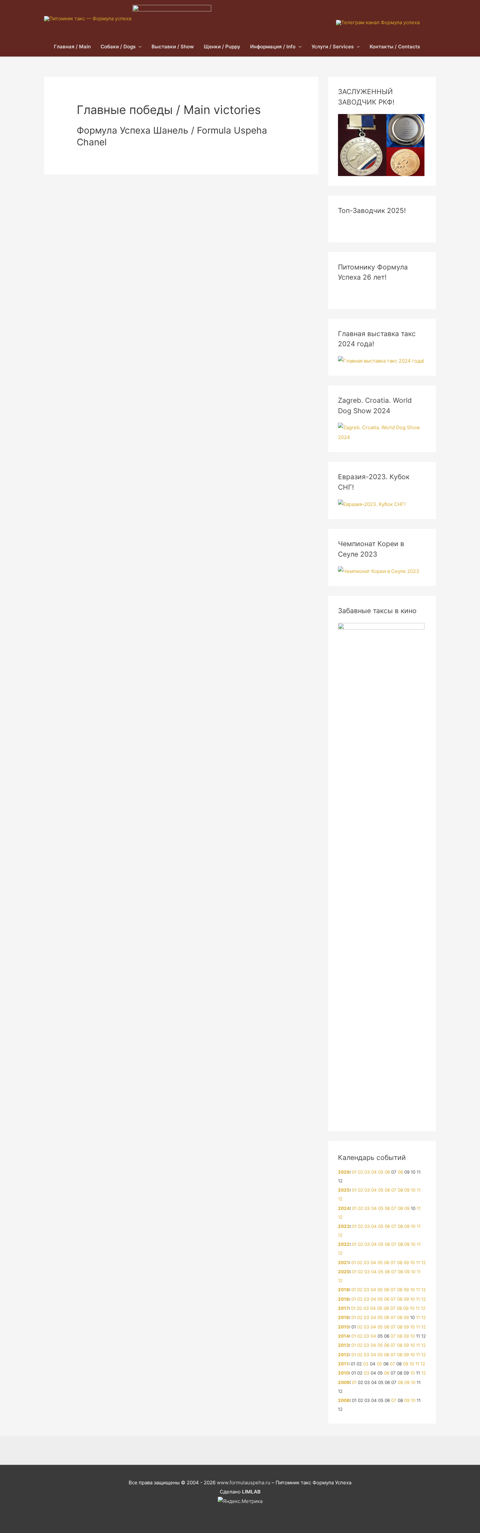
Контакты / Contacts (395, 46)
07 (393, 1190)
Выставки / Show (173, 46)
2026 (344, 1172)
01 (354, 1172)
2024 (344, 1208)
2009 (344, 1382)
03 (367, 1172)
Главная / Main (72, 46)
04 (374, 1172)
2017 (343, 1308)
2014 (343, 1336)
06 (387, 1172)
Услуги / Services (333, 46)
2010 (343, 1373)
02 (360, 1172)
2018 (343, 1299)
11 (419, 1190)
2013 (343, 1345)
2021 (343, 1262)
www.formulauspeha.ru (243, 1482)
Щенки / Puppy (222, 46)
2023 (344, 1226)
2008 (344, 1400)
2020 (344, 1271)
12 (340, 1198)
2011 (343, 1363)
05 (380, 1172)
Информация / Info (273, 46)
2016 (343, 1317)
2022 (344, 1244)
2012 (343, 1354)
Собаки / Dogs (118, 46)
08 (400, 1172)
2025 (344, 1190)
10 (413, 1190)
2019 (343, 1289)
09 (406, 1190)
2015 (343, 1326)
